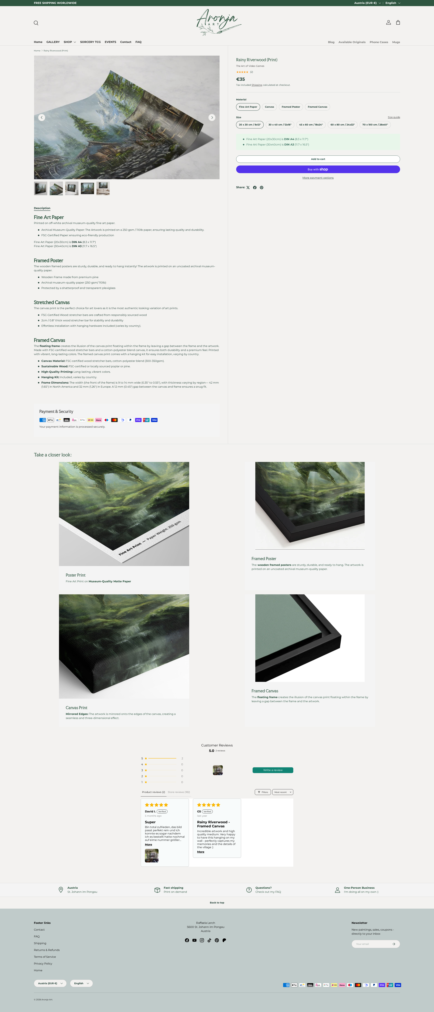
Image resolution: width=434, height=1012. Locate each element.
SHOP (68, 42)
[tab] (42, 208)
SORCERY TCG (90, 42)
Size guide (394, 117)
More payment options (318, 178)
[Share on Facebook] (254, 187)
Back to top (217, 902)
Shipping (257, 84)
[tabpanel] (127, 305)
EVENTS (110, 42)
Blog (331, 42)
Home (38, 42)
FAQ (138, 42)
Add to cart (318, 159)
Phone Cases (379, 42)
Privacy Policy (43, 963)
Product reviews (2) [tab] (153, 792)
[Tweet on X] (248, 187)
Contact (125, 42)
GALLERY (53, 42)
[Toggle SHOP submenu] (75, 42)
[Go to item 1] (218, 770)
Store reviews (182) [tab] (179, 792)
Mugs (396, 42)
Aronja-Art (47, 999)
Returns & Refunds (47, 950)
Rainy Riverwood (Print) (56, 50)
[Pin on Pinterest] (261, 187)
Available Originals (352, 42)
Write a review (273, 770)
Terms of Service (45, 956)
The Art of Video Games (250, 65)
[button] (162, 758)
